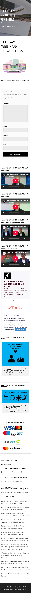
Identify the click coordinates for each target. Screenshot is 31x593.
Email (5, 136)
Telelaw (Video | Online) (8, 15)
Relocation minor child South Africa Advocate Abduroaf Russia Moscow (12, 521)
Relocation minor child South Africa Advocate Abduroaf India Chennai (12, 533)
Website (5, 145)
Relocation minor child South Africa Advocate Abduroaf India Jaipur (12, 527)
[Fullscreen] (27, 187)
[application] (15, 181)
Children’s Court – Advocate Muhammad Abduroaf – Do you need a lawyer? (14, 502)
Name (5, 126)
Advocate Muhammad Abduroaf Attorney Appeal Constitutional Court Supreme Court (15, 540)
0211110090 (7, 464)
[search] (30, 21)
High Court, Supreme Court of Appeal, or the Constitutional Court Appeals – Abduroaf (15, 569)
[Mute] (25, 187)
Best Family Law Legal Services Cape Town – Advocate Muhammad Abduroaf (15, 509)
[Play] (3, 187)
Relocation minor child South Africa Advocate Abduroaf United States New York (15, 515)
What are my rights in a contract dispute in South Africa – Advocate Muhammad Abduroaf (15, 555)
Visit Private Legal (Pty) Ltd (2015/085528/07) (14, 493)
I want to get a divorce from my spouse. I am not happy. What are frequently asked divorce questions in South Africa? (14, 547)
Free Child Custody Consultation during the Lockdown (15, 575)
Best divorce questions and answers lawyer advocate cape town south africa (15, 562)
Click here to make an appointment (11, 481)
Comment (6, 103)
